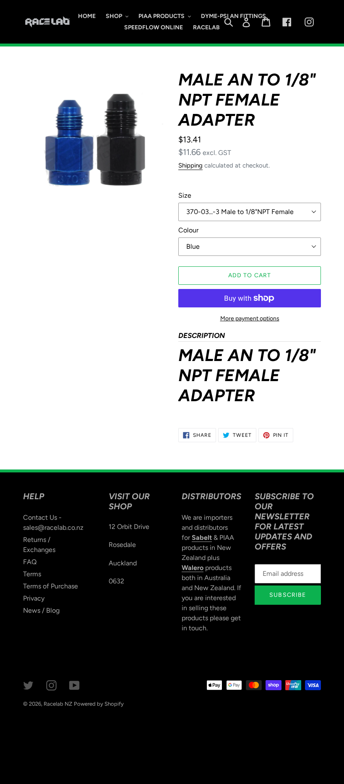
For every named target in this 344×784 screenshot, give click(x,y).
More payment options (249, 318)
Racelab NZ (58, 704)
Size (184, 195)
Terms (32, 574)
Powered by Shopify (99, 704)
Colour (188, 230)
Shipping (190, 165)
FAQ (29, 562)
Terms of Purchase (50, 586)
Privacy (33, 598)
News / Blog (41, 610)
